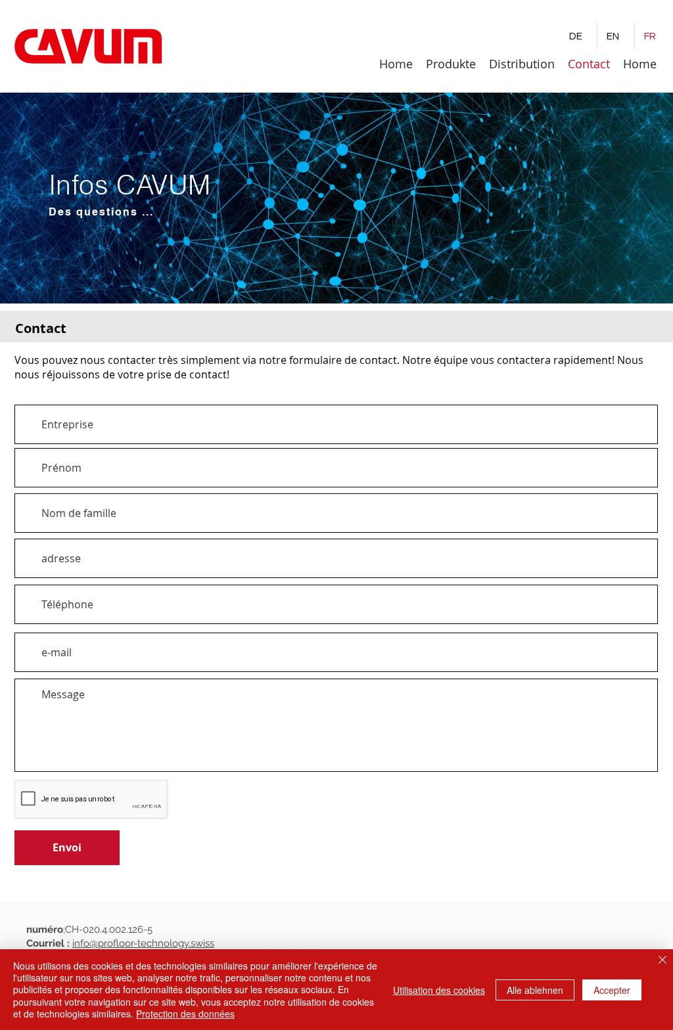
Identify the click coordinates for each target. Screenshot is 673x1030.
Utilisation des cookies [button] (439, 989)
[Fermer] (662, 961)
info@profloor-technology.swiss (143, 943)
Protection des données (185, 1013)
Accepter (611, 989)
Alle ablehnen (535, 989)
